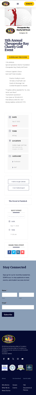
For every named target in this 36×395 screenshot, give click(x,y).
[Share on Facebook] (9, 252)
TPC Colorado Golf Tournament (16, 216)
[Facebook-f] (4, 359)
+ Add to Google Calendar (18, 181)
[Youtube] (22, 359)
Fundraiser (17, 161)
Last (20, 298)
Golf (15, 167)
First (3, 298)
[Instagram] (18, 359)
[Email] (22, 252)
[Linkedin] (18, 252)
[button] (17, 3)
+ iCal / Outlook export (18, 188)
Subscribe (8, 314)
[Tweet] (14, 252)
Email (4, 303)
